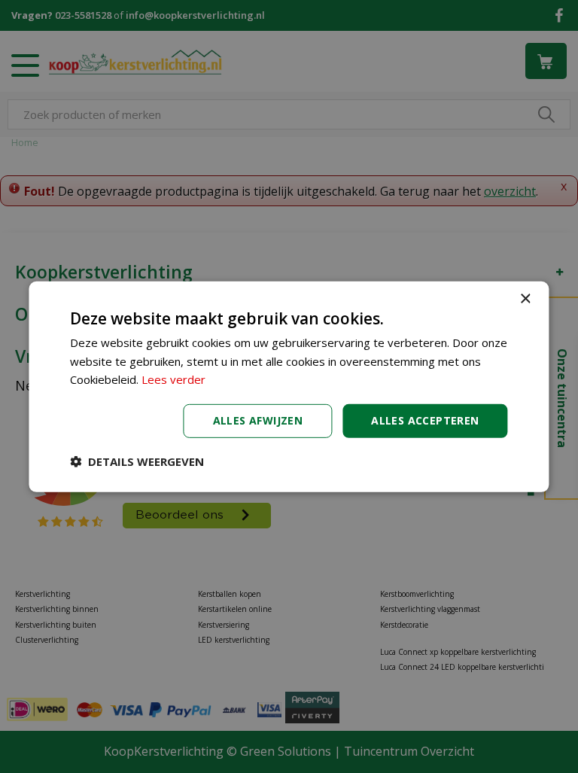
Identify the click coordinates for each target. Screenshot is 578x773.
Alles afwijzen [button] (258, 420)
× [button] (525, 298)
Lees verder (173, 379)
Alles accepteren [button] (425, 420)
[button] (137, 461)
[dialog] (289, 386)
